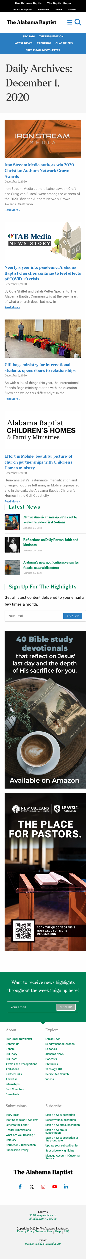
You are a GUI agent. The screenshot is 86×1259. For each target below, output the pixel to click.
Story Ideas (12, 1115)
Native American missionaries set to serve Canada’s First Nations (50, 519)
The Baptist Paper (59, 3)
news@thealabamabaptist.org (43, 1243)
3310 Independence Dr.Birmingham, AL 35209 (43, 1217)
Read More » (12, 210)
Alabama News (54, 1054)
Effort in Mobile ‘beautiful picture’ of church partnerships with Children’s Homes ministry (38, 462)
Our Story (11, 1054)
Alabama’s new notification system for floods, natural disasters (51, 565)
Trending (44, 43)
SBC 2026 (29, 36)
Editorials (51, 1049)
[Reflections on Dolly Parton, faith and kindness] (12, 545)
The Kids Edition (51, 36)
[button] (78, 22)
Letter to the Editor (17, 1125)
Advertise (11, 1079)
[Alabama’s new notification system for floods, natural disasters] (12, 567)
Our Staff (11, 1059)
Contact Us (12, 1044)
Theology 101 (53, 1069)
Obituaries (51, 1064)
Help (58, 1231)
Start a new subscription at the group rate (61, 1139)
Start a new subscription (60, 1115)
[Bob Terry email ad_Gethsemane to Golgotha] (45, 710)
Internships (12, 1084)
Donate (10, 1049)
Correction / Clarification (21, 1145)
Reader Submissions (18, 1130)
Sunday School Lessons (60, 1044)
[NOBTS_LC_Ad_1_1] (45, 872)
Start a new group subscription (56, 1131)
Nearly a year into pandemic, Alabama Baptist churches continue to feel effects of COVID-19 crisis (43, 273)
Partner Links (14, 1074)
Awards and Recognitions (21, 1064)
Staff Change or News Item (22, 1120)
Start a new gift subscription (62, 1125)
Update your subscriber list (61, 1145)
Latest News (23, 43)
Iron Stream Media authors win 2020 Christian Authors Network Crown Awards (39, 171)
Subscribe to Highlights (59, 1150)
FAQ (66, 1231)
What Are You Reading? (20, 1135)
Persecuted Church (57, 1074)
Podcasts (51, 1059)
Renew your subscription (60, 1120)
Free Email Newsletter (43, 50)
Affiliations (12, 1069)
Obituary (11, 1140)
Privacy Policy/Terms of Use (34, 1231)
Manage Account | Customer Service (62, 1157)
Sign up (73, 615)
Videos (49, 1079)
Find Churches (15, 1089)
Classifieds (64, 43)
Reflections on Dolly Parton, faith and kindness (50, 542)
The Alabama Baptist (29, 3)
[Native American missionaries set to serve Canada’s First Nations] (12, 522)
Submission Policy (17, 1150)
